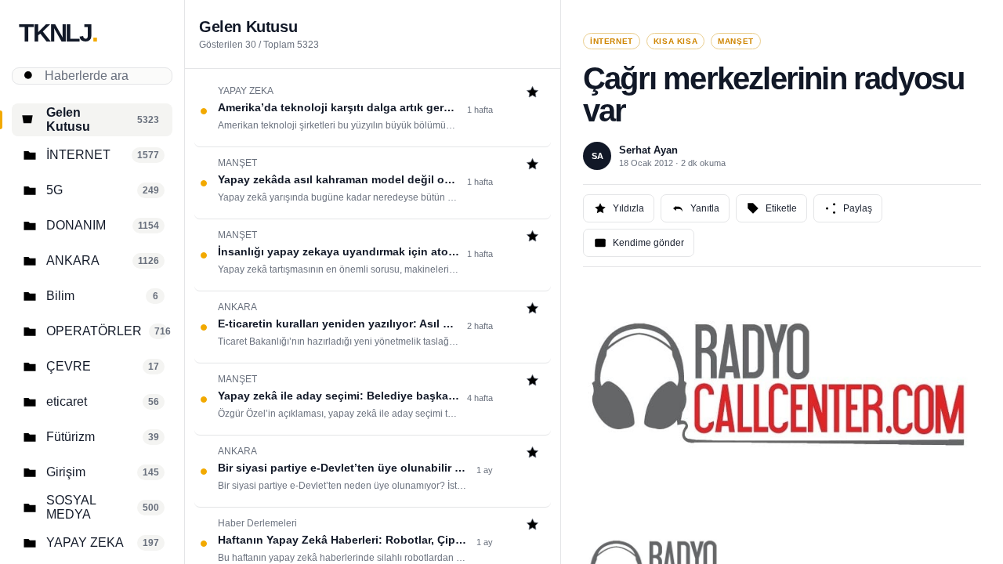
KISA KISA (675, 41)
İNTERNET (611, 41)
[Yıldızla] (532, 93)
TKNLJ (58, 32)
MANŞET (736, 41)
